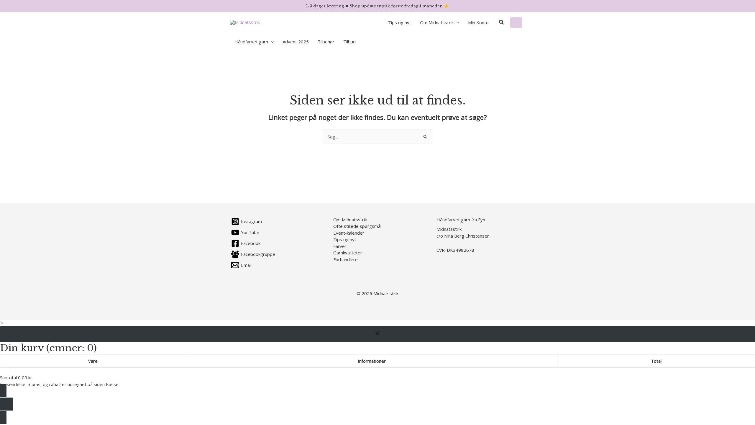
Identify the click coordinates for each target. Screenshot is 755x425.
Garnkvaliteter (347, 253)
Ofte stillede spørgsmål (357, 226)
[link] (516, 22)
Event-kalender (348, 233)
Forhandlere (345, 259)
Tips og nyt (344, 239)
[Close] (377, 334)
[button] (456, 22)
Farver (340, 246)
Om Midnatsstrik (350, 220)
